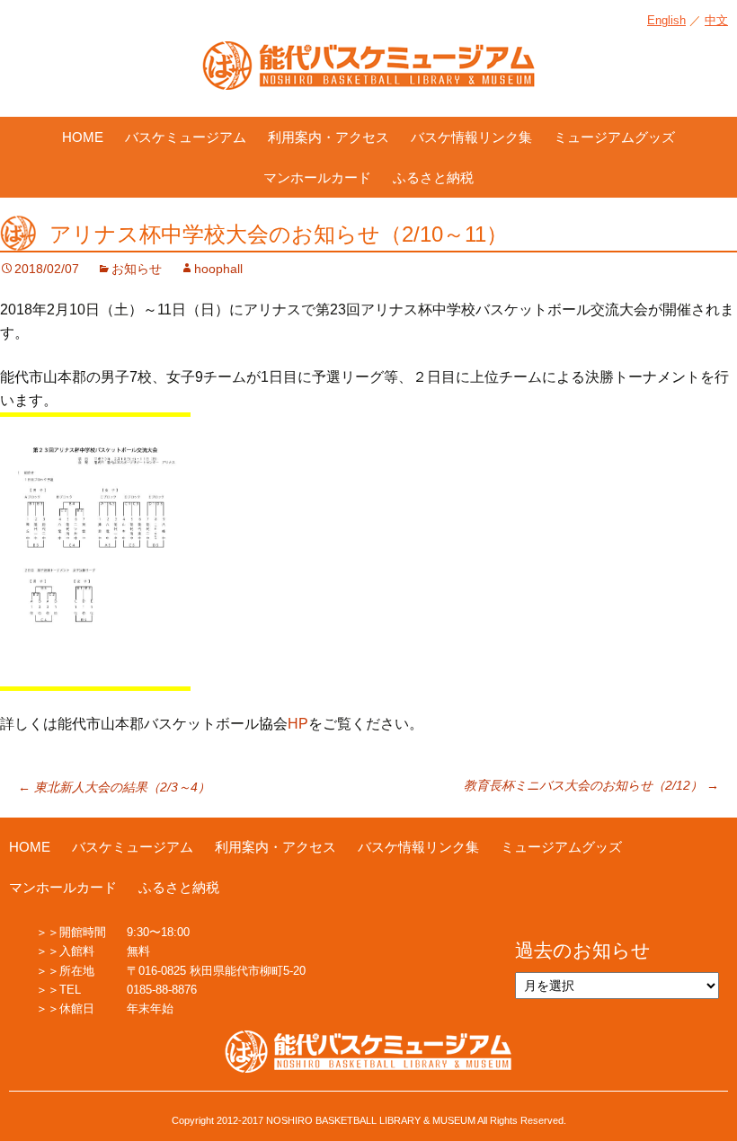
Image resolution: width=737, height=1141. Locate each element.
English (666, 20)
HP (298, 723)
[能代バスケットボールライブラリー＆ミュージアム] (368, 74)
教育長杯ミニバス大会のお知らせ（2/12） (591, 785)
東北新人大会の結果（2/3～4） (114, 787)
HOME (82, 137)
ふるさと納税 (433, 177)
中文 (716, 20)
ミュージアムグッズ (614, 137)
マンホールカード (317, 177)
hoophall (218, 268)
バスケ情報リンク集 (471, 137)
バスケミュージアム (185, 137)
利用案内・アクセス (328, 137)
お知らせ (136, 268)
